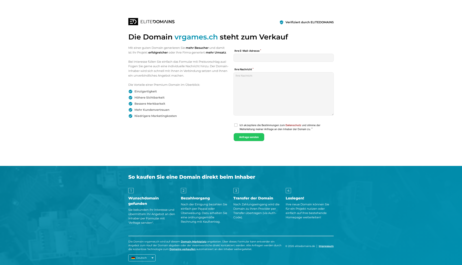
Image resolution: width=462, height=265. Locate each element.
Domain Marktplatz (193, 241)
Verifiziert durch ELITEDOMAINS (310, 22)
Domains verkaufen (182, 249)
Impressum (326, 246)
